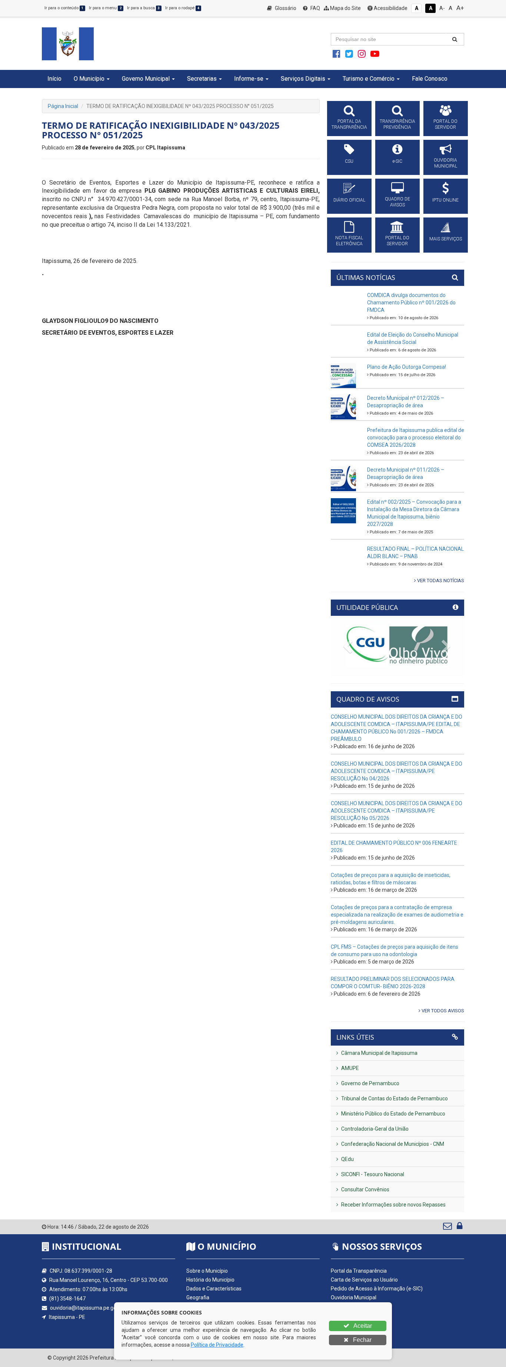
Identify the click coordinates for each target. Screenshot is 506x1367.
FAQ (314, 8)
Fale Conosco (429, 78)
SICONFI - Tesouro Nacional (372, 1174)
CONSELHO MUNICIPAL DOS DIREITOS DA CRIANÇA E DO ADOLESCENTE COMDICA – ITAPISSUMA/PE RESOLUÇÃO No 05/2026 (396, 810)
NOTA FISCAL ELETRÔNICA (349, 240)
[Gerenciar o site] (459, 1228)
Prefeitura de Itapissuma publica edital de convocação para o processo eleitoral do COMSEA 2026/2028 (415, 437)
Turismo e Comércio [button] (369, 78)
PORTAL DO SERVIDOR (445, 124)
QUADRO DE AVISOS (397, 201)
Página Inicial (63, 106)
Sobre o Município (207, 1271)
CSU (349, 161)
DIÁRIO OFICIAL (349, 200)
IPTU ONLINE (445, 200)
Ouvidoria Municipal (353, 1297)
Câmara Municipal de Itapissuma (378, 1053)
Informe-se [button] (248, 78)
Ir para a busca (143, 8)
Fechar (362, 1340)
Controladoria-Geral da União (374, 1129)
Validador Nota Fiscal (355, 1333)
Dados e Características (214, 1289)
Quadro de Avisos (351, 1306)
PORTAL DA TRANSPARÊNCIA (349, 124)
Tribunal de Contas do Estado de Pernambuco (394, 1098)
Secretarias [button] (202, 78)
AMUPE (349, 1068)
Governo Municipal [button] (146, 78)
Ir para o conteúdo (63, 8)
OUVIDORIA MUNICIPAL (445, 163)
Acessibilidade (390, 8)
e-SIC (397, 161)
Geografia (197, 1297)
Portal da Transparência (359, 1271)
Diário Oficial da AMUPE (358, 1315)
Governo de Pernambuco (369, 1083)
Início (54, 78)
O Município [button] (89, 78)
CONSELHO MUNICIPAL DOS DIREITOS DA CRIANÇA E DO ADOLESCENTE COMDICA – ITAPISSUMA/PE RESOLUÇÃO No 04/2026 (396, 771)
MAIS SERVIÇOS (445, 239)
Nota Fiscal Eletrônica (355, 1324)
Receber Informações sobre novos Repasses (393, 1205)
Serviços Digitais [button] (303, 78)
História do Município (210, 1280)
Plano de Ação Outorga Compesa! (406, 367)
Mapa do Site (345, 8)
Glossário (285, 8)
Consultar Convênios (364, 1189)
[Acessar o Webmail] (448, 1228)
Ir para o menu (105, 8)
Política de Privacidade (217, 1345)
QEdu (347, 1159)
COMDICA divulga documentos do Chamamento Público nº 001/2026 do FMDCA (411, 302)
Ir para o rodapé (182, 8)
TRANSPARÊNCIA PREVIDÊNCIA (397, 124)
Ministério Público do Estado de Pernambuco (392, 1114)
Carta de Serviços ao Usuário (364, 1280)
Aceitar (362, 1326)
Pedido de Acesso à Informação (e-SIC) (377, 1289)
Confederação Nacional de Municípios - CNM (392, 1144)
